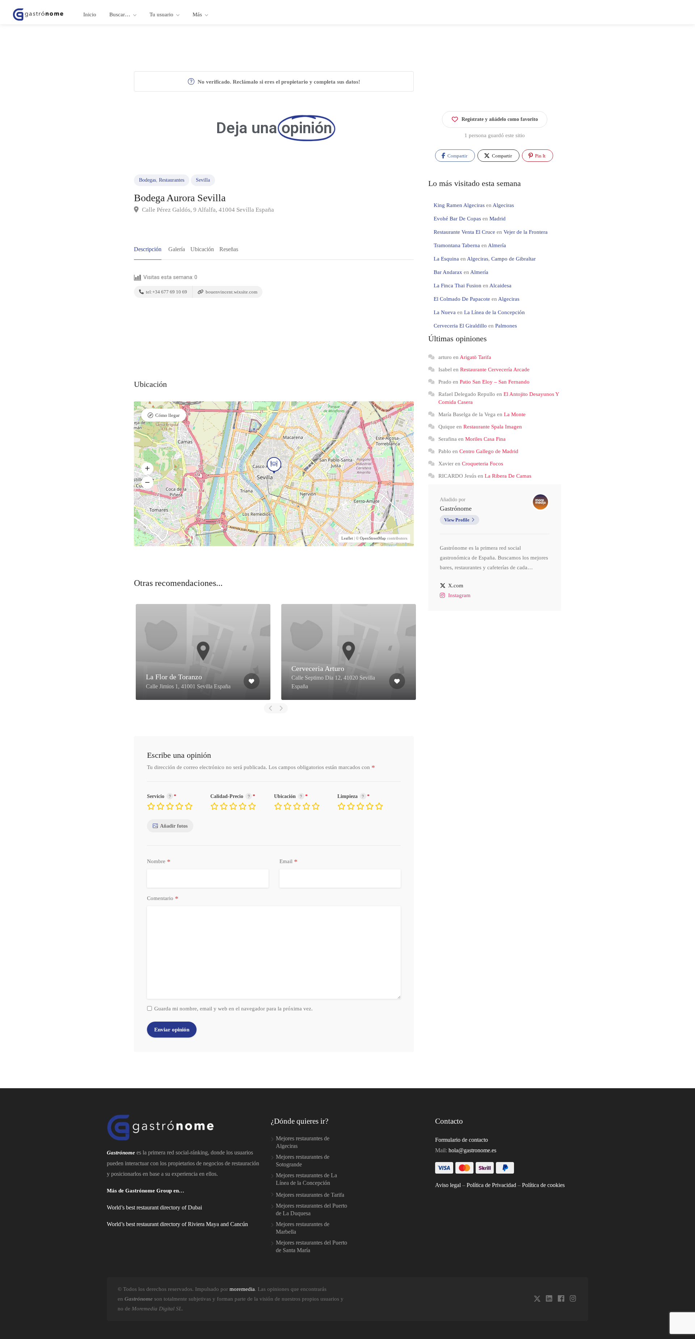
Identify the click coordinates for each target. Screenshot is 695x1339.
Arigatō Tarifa (475, 357)
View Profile (456, 520)
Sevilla (203, 180)
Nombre (158, 862)
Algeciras (503, 205)
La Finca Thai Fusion (457, 285)
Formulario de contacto (461, 1140)
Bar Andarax (448, 272)
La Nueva (445, 312)
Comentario (162, 899)
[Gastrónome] (38, 14)
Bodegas (147, 180)
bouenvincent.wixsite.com (231, 292)
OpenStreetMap (373, 538)
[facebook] (560, 1299)
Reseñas (228, 249)
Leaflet (347, 538)
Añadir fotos (174, 826)
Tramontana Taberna (457, 245)
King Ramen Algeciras (459, 205)
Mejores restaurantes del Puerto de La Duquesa (311, 1209)
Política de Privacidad (491, 1185)
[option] (203, 652)
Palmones (506, 326)
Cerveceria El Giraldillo (460, 326)
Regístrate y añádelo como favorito (500, 119)
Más (197, 14)
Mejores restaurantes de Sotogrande (302, 1160)
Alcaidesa (500, 285)
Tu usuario (161, 14)
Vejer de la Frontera (526, 232)
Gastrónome (456, 508)
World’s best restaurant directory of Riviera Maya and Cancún (177, 1224)
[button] (147, 468)
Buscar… (119, 14)
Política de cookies (543, 1185)
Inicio (89, 14)
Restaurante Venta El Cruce (464, 232)
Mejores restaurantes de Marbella (302, 1228)
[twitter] (537, 1299)
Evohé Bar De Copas (457, 218)
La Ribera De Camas (508, 476)
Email (288, 862)
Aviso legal (448, 1185)
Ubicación (202, 249)
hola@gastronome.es (472, 1150)
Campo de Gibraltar (513, 259)
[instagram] (572, 1299)
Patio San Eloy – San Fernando (495, 382)
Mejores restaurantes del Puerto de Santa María (311, 1246)
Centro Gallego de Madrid (488, 451)
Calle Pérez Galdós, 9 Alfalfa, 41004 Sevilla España (207, 209)
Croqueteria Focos (482, 463)
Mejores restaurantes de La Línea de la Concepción (306, 1179)
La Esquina (446, 259)
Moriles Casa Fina (485, 439)
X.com (455, 585)
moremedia (242, 1289)
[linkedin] (548, 1299)
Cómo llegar (167, 415)
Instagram (459, 595)
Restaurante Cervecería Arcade (495, 369)
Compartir (456, 156)
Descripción (147, 249)
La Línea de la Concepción (494, 312)
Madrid (497, 218)
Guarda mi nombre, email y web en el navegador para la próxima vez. (233, 1008)
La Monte (515, 414)
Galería (176, 249)
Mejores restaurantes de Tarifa (310, 1195)
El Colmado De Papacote (462, 299)
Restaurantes (171, 180)
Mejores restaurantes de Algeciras (302, 1142)
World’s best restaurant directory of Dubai (154, 1207)
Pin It (540, 156)
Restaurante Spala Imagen (492, 427)
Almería (497, 245)
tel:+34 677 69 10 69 (166, 292)
